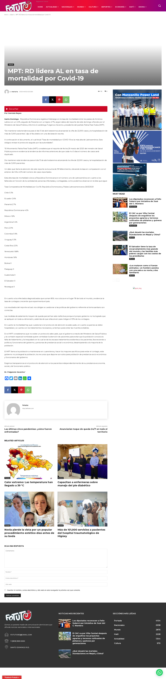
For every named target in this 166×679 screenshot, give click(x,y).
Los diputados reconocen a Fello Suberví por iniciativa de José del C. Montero (145, 201)
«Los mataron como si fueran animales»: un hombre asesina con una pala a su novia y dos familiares (144, 269)
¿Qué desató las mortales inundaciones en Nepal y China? (144, 233)
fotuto (15, 92)
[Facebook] (45, 99)
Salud (12, 15)
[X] (52, 99)
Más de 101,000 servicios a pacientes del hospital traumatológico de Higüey (81, 533)
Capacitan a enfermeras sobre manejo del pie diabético (78, 484)
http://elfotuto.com (28, 408)
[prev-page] (114, 280)
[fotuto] (7, 92)
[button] (159, 5)
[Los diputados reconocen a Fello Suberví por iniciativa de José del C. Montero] (120, 202)
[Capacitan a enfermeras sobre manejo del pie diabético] (82, 461)
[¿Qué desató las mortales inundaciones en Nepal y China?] (120, 236)
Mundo (132, 237)
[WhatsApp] (66, 99)
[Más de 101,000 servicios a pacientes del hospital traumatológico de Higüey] (82, 509)
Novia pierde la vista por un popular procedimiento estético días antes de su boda (29, 533)
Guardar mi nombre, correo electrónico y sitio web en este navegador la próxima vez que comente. (43, 590)
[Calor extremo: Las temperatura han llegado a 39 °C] (29, 461)
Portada (7, 478)
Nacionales (133, 206)
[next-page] (117, 280)
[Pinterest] (59, 99)
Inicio (6, 15)
